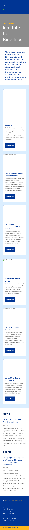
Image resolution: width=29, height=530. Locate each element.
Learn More (10, 145)
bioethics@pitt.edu (7, 517)
